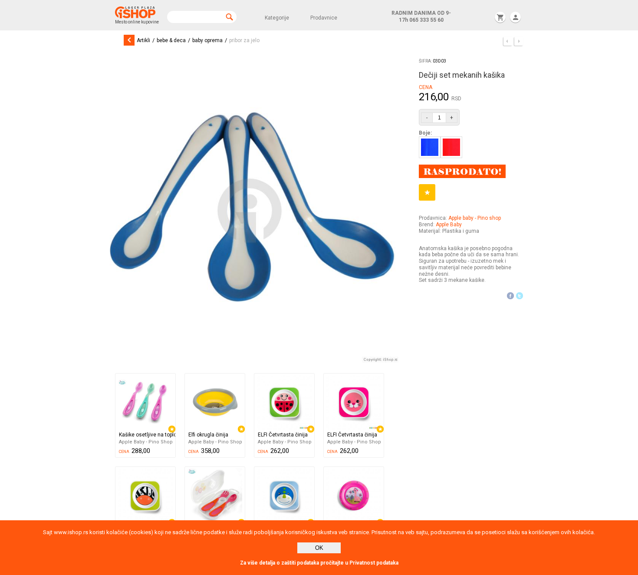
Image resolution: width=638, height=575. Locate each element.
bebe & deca (171, 40)
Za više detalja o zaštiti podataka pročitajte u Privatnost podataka (319, 563)
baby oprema (207, 40)
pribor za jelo (244, 40)
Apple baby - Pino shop (474, 218)
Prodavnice (323, 18)
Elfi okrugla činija (208, 435)
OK (319, 548)
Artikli (143, 40)
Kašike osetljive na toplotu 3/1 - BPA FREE (147, 435)
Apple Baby (449, 224)
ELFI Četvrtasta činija (283, 435)
